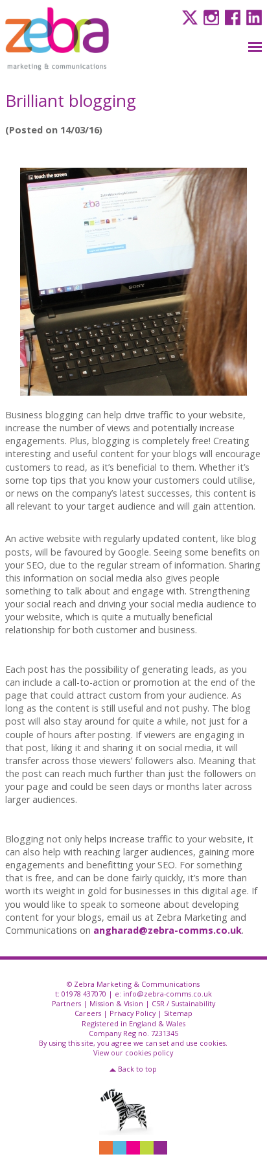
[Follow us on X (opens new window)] (188, 16)
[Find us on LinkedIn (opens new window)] (252, 16)
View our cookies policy (133, 1052)
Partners (66, 1003)
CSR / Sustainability (183, 1003)
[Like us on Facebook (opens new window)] (231, 16)
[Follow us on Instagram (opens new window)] (209, 16)
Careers (88, 1013)
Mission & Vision (116, 1003)
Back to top (137, 1069)
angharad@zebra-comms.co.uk (167, 930)
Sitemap (178, 1013)
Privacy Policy (133, 1013)
